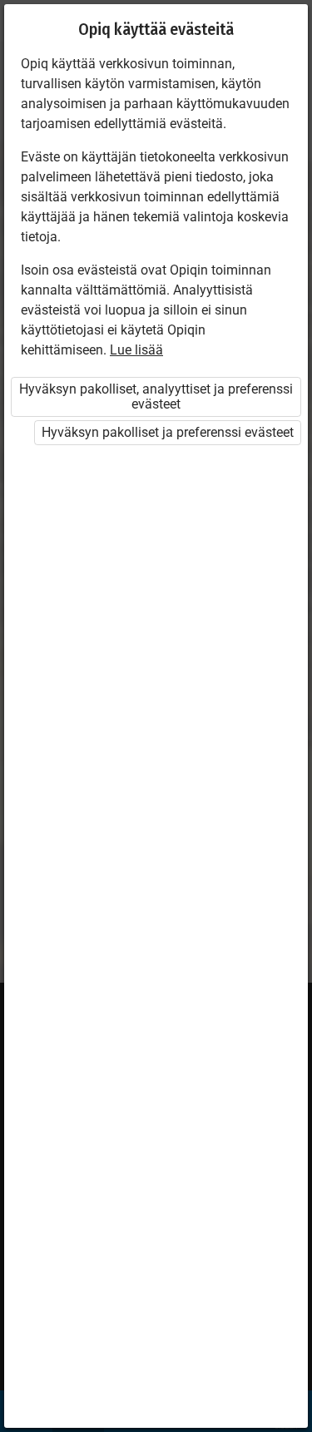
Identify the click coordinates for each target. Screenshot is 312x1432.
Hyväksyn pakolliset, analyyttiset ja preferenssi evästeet (156, 396)
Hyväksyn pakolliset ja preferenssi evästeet (168, 432)
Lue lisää (136, 350)
